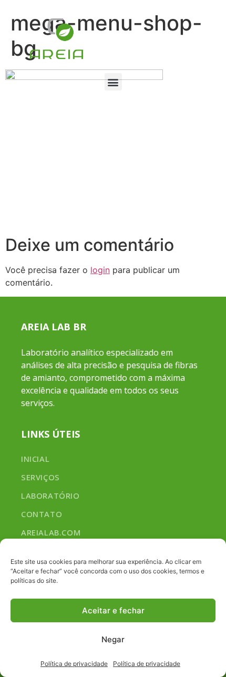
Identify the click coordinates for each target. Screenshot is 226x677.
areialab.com (50, 532)
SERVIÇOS (40, 477)
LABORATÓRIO (50, 495)
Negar (113, 639)
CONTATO (41, 514)
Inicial (35, 458)
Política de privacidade (74, 664)
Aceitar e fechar (113, 610)
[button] (113, 81)
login (100, 270)
